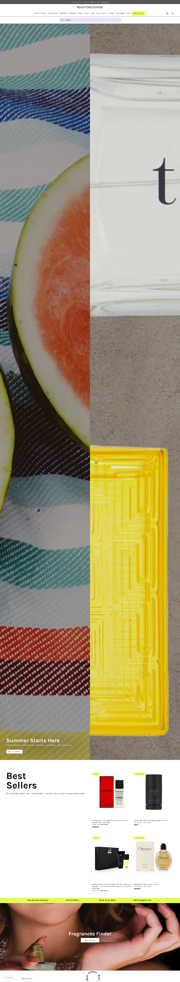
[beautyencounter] (90, 7)
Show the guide (90, 940)
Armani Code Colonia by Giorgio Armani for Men (150, 820)
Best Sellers (8, 780)
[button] (52, 13)
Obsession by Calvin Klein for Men (146, 884)
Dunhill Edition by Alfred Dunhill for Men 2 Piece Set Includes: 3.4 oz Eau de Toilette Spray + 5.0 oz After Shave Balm (111, 886)
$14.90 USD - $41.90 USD (142, 886)
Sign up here (105, 2)
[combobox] (90, 20)
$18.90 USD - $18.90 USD (142, 822)
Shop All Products (14, 751)
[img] (95, 827)
